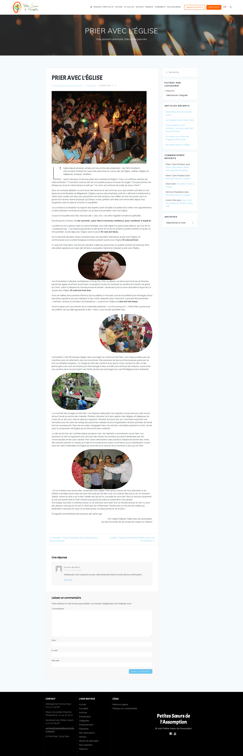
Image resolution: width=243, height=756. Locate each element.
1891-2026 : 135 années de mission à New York (179, 203)
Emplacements (86, 725)
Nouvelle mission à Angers (178, 145)
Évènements (160, 7)
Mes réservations (87, 733)
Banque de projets (194, 7)
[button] (230, 7)
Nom (54, 640)
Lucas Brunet (72, 567)
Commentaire (58, 609)
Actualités (129, 7)
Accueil (82, 704)
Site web (55, 660)
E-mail (55, 650)
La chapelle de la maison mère (180, 120)
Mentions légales (120, 704)
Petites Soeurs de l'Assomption (68, 85)
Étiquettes (84, 729)
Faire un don (213, 7)
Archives (140, 7)
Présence (149, 7)
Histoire (118, 7)
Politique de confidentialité (124, 708)
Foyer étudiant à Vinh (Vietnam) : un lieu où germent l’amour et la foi (179, 128)
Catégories (169, 91)
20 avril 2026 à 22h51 (72, 570)
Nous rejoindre (174, 7)
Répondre (68, 580)
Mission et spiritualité (104, 7)
